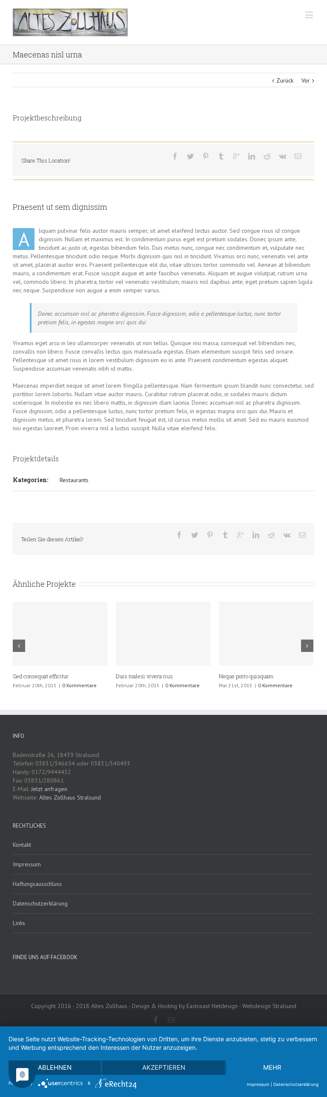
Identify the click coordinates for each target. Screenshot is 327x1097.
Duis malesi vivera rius (144, 676)
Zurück (284, 80)
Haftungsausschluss (37, 884)
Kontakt (22, 844)
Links (19, 923)
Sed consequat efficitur (41, 676)
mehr (272, 1067)
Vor (305, 80)
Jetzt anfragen (49, 789)
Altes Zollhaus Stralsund (70, 797)
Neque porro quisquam (246, 676)
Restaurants (74, 480)
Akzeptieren (163, 1067)
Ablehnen (55, 1067)
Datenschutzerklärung (40, 903)
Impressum (27, 864)
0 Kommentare (79, 685)
